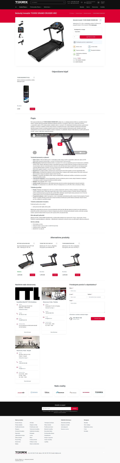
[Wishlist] (81, 2)
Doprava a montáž (65, 424)
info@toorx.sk (57, 453)
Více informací (27, 332)
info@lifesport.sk (23, 320)
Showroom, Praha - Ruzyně (24, 350)
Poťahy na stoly (33, 441)
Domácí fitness (23, 7)
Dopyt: (71, 300)
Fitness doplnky (18, 424)
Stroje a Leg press (48, 437)
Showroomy (95, 7)
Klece (31, 437)
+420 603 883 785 (49, 313)
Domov (72, 13)
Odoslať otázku (97, 318)
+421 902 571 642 (73, 1)
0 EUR (103, 2)
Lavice (31, 435)
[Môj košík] (98, 2)
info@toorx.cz (48, 318)
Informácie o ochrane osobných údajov (78, 314)
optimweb (21, 460)
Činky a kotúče (47, 424)
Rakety (16, 444)
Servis (88, 7)
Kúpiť (33, 108)
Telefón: (90, 294)
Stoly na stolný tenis (34, 444)
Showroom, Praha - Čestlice (50, 302)
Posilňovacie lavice (48, 427)
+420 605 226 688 (23, 363)
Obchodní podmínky (65, 422)
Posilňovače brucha (19, 427)
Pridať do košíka (91, 37)
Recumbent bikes (48, 431)
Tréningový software (49, 422)
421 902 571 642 (22, 314)
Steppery (17, 429)
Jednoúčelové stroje (20, 435)
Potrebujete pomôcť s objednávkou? (84, 42)
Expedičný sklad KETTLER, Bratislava (26, 302)
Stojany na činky (33, 424)
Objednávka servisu (88, 427)
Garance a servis (65, 429)
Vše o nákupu (87, 424)
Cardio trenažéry (48, 439)
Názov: (71, 288)
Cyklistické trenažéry (34, 431)
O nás (85, 429)
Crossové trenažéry (19, 431)
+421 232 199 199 (74, 3)
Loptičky (46, 441)
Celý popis (94, 25)
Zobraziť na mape (23, 309)
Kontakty (102, 7)
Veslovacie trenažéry (34, 429)
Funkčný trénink (33, 439)
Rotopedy (32, 433)
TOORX (79, 58)
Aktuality (82, 7)
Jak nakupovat (64, 427)
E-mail (71, 294)
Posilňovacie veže (34, 427)
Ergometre (17, 433)
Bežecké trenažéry (87, 13)
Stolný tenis (47, 7)
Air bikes (32, 422)
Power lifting (18, 439)
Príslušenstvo (47, 435)
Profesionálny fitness (35, 7)
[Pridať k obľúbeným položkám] (100, 20)
